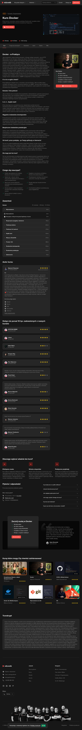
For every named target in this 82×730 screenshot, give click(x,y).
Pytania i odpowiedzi (10, 671)
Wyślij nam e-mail (9, 498)
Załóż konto (76, 2)
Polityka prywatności (74, 725)
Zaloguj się (68, 2)
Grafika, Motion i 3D (60, 678)
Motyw (4, 691)
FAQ (47, 45)
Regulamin (64, 725)
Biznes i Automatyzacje (61, 669)
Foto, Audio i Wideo (60, 672)
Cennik (60, 2)
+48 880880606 (14, 500)
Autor (34, 45)
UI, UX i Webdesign (60, 681)
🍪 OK (43, 725)
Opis (4, 45)
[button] (25, 2)
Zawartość (26, 45)
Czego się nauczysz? (14, 45)
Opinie (40, 45)
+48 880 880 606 (9, 680)
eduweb (31, 666)
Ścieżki (30, 675)
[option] (8, 698)
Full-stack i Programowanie (14, 13)
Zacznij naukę (16, 537)
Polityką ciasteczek (35, 725)
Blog (30, 681)
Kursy (30, 672)
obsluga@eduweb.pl (10, 677)
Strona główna (32, 669)
